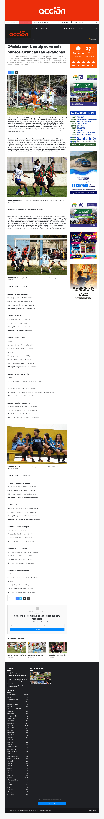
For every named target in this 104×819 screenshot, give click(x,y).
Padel (10, 763)
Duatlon (11, 721)
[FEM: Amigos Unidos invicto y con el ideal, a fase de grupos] (58, 647)
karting (10, 744)
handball (11, 735)
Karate (10, 742)
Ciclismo (11, 713)
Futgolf (10, 730)
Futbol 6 (11, 728)
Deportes (11, 718)
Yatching (11, 794)
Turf (9, 787)
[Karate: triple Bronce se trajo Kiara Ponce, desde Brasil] (37, 647)
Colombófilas (12, 716)
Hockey (10, 737)
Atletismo (11, 702)
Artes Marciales (13, 699)
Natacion (11, 761)
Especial (11, 723)
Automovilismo (35, 28)
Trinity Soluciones (47, 810)
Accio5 (32, 810)
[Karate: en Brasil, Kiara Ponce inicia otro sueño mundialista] (40, 682)
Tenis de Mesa (13, 780)
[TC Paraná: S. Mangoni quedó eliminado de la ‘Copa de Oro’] (33, 682)
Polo (9, 773)
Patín (10, 768)
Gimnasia (11, 732)
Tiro (9, 782)
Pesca (10, 770)
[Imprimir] (28, 598)
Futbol (42, 28)
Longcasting (12, 749)
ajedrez (10, 697)
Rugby (47, 28)
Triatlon (10, 785)
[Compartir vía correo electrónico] (16, 72)
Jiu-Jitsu (11, 740)
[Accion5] (52, 10)
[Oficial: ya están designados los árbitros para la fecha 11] (47, 682)
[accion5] (18, 34)
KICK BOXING (12, 747)
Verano (10, 789)
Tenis (33, 39)
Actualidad (12, 695)
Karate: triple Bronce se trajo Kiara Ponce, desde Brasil (51, 22)
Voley (10, 792)
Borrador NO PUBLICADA (17, 709)
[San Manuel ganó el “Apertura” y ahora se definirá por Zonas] (40, 678)
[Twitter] (12, 72)
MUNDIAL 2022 (13, 758)
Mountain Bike (13, 756)
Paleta (10, 766)
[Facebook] (9, 72)
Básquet (11, 706)
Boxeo (10, 711)
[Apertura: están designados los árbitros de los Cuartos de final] (33, 674)
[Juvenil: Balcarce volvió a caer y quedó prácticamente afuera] (40, 674)
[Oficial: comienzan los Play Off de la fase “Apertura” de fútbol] (16, 647)
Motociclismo (12, 751)
